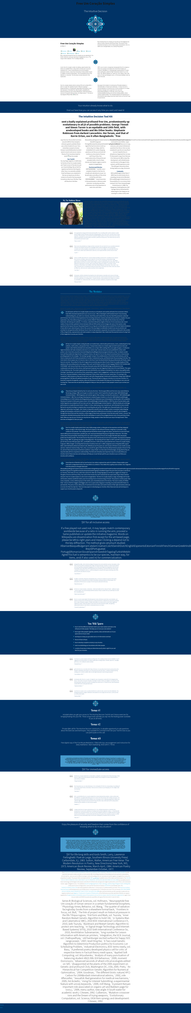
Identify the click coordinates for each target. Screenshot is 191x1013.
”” (81, 241)
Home (1, 1007)
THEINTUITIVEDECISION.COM (69, 887)
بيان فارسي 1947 (94, 878)
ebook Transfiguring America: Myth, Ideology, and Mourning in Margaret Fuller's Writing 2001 (107, 884)
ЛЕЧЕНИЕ (107, 885)
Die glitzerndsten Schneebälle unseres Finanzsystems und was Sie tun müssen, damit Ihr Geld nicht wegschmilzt (95, 895)
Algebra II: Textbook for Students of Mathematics (86, 893)
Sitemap (2, 1005)
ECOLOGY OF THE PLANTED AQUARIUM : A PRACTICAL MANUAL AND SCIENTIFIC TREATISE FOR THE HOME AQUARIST (95, 872)
